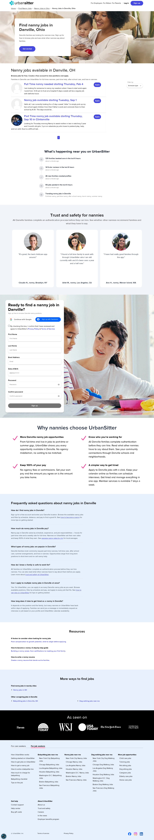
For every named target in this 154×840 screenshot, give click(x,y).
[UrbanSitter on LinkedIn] (140, 834)
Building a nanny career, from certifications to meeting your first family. (38, 651)
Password (12, 380)
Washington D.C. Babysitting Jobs (50, 776)
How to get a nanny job (20, 765)
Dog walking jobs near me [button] (101, 755)
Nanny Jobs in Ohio (42, 8)
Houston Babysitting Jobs (49, 772)
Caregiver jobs (125, 773)
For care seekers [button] (18, 746)
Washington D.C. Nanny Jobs (77, 773)
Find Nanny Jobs (25, 8)
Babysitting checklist (19, 779)
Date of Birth (13, 369)
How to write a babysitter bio (22, 769)
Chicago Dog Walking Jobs (103, 764)
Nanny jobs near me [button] (72, 755)
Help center (15, 808)
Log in (126, 3)
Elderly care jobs (125, 776)
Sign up (137, 3)
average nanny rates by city (52, 538)
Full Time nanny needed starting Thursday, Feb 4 (53, 84)
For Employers (96, 3)
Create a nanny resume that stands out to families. (30, 660)
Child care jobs (125, 758)
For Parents (116, 3)
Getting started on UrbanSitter (23, 758)
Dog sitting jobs (125, 769)
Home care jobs (125, 780)
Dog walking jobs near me (89, 701)
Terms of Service (48, 329)
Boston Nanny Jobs (73, 776)
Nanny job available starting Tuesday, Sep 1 (50, 100)
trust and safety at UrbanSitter (37, 574)
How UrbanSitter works (20, 755)
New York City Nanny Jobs (76, 758)
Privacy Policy (33, 329)
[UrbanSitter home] (22, 3)
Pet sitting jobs (125, 765)
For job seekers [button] (38, 746)
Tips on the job (17, 783)
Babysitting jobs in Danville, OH (25, 701)
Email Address (14, 357)
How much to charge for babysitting (20, 774)
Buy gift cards (16, 812)
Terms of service (43, 833)
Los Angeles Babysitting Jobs (50, 768)
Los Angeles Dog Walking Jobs (103, 769)
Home (13, 8)
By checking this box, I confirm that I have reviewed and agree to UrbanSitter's (32, 327)
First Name (12, 334)
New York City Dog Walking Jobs (103, 759)
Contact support (17, 805)
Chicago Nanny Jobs (74, 762)
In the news (42, 815)
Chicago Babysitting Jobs (49, 764)
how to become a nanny (70, 517)
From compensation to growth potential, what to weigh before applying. (38, 642)
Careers (41, 812)
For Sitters (107, 3)
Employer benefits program (48, 819)
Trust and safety (44, 808)
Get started (27, 49)
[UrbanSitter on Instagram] (134, 834)
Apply (97, 85)
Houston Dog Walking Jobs (103, 774)
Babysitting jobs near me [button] (48, 755)
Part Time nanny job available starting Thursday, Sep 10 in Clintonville (53, 117)
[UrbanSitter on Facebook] (128, 834)
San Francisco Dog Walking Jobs (103, 789)
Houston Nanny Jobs (74, 769)
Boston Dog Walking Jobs (103, 784)
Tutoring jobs (124, 762)
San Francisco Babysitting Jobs (49, 786)
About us (41, 805)
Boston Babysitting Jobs (48, 782)
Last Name (12, 346)
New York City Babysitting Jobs (49, 759)
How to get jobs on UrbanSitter (23, 762)
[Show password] (59, 384)
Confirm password (15, 392)
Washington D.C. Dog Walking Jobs (101, 779)
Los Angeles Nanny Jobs (75, 765)
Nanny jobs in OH (20, 690)
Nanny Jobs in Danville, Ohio (63, 8)
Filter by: (130, 82)
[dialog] (3, 836)
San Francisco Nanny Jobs (76, 780)
